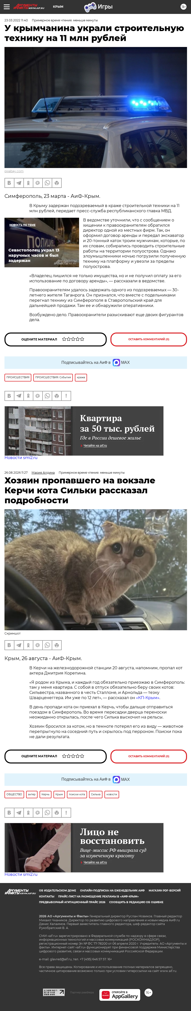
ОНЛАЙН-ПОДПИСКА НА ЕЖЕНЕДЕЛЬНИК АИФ (112, 890)
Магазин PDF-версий (165, 890)
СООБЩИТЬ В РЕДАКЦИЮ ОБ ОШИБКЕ (136, 902)
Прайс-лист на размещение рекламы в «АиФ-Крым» (98, 896)
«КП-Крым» (147, 697)
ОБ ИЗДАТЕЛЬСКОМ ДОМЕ (57, 890)
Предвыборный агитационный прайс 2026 (72, 902)
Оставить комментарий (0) (148, 339)
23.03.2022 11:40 (16, 20)
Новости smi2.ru (21, 457)
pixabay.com (14, 171)
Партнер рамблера (82, 992)
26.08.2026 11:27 (16, 472)
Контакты (46, 896)
